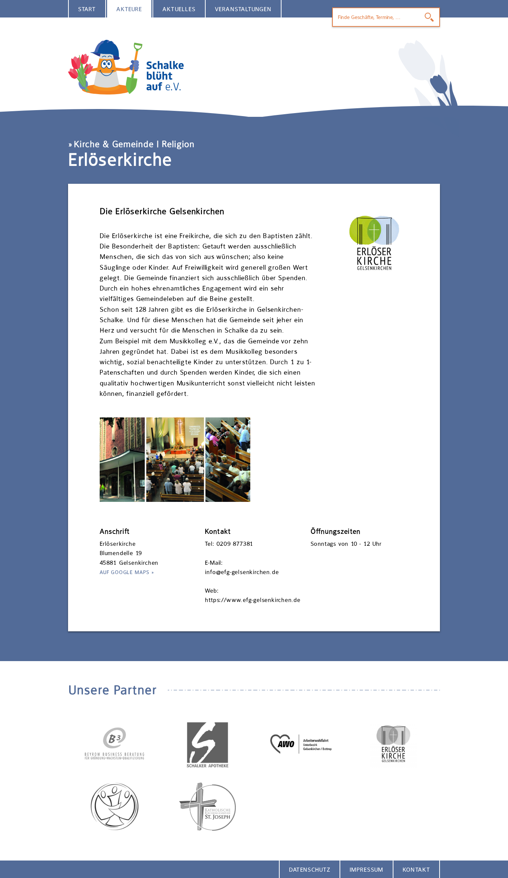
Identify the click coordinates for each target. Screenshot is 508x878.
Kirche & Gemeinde (114, 144)
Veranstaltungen (243, 9)
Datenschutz (309, 869)
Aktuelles (179, 9)
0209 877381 (234, 543)
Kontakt (416, 869)
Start (87, 9)
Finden (429, 17)
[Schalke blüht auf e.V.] (254, 67)
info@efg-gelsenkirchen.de (242, 572)
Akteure (129, 9)
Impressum (366, 869)
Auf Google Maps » (127, 572)
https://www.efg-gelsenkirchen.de (252, 599)
